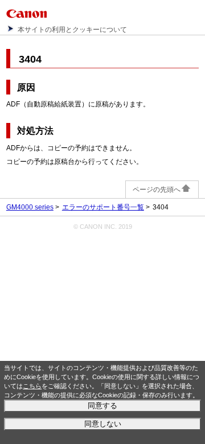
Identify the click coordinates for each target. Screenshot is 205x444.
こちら (32, 386)
